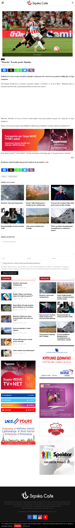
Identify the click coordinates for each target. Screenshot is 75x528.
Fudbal (2, 59)
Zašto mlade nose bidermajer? (24, 350)
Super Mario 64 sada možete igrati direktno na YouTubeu (23, 306)
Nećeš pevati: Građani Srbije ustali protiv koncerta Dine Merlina (62, 204)
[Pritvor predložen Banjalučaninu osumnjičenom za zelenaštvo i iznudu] (65, 327)
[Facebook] (4, 70)
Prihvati (18, 526)
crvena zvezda (12, 176)
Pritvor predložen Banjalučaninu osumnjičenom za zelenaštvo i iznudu (62, 228)
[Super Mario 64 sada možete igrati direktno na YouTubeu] (6, 307)
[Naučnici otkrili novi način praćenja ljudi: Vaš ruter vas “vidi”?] (6, 318)
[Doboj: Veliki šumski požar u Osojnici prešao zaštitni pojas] (65, 287)
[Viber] (31, 70)
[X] (11, 70)
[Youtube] (45, 517)
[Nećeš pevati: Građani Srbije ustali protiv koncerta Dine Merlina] (47, 307)
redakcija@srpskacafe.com (49, 511)
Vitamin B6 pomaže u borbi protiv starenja (22, 340)
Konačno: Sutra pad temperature (12, 203)
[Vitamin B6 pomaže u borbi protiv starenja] (6, 342)
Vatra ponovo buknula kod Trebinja (35, 227)
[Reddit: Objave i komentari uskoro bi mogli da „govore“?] (6, 296)
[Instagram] (40, 517)
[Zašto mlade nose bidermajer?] (6, 353)
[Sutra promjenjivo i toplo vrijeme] (6, 331)
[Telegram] (24, 70)
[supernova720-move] (37, 150)
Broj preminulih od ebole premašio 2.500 (12, 227)
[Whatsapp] (18, 70)
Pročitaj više (26, 526)
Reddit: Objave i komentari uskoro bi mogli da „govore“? (23, 295)
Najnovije (6, 278)
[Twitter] (35, 517)
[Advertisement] (37, 103)
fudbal (4, 176)
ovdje (46, 162)
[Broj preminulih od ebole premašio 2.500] (65, 307)
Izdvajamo (45, 278)
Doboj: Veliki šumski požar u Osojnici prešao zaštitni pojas (35, 204)
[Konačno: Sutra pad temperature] (6, 285)
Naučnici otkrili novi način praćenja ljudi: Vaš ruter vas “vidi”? (23, 318)
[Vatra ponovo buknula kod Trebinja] (47, 327)
